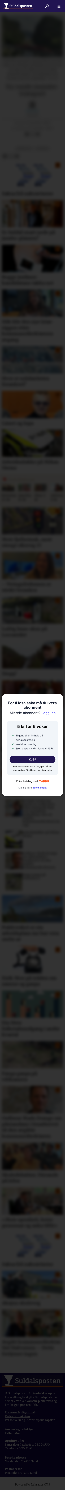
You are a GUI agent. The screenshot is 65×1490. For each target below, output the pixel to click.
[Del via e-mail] (37, 134)
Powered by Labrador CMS (32, 1484)
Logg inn (33, 713)
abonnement (40, 787)
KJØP (32, 759)
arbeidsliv (24, 148)
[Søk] (47, 6)
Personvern (13, 1420)
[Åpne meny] (59, 6)
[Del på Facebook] (26, 134)
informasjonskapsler (40, 1420)
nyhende (42, 148)
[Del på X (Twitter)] (32, 134)
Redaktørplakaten (17, 1416)
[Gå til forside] (18, 6)
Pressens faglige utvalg (20, 1412)
